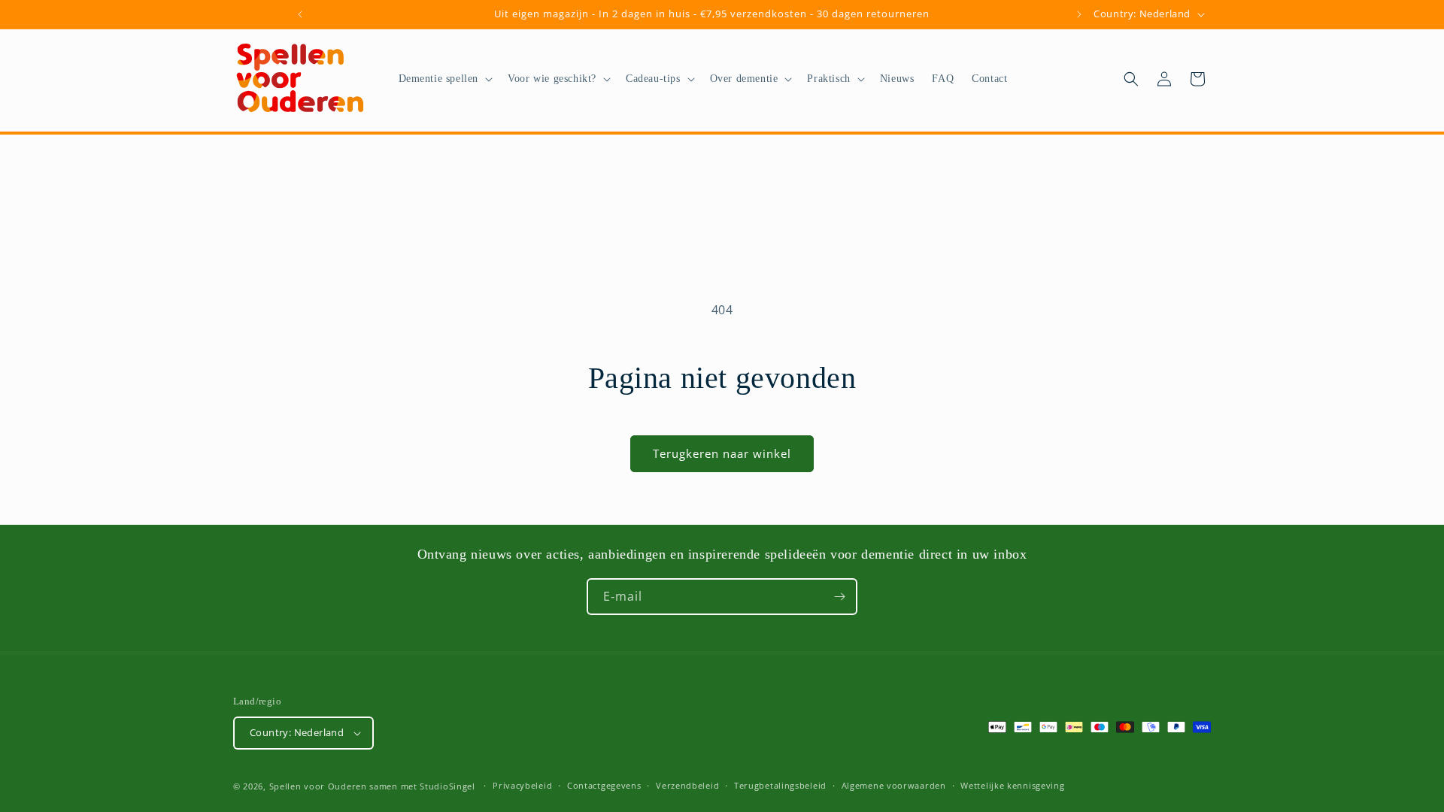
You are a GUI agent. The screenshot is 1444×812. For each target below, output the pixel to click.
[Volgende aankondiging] (1079, 14)
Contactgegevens (604, 785)
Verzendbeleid (687, 785)
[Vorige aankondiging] (300, 14)
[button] (444, 79)
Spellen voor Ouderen (318, 786)
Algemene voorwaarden (894, 785)
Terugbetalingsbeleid (780, 785)
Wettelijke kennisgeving (1012, 785)
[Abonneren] (839, 596)
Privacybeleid (522, 785)
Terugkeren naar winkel (722, 453)
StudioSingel (447, 786)
